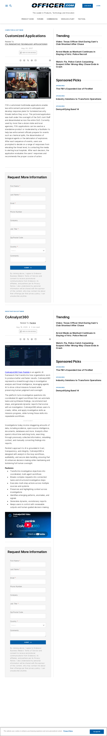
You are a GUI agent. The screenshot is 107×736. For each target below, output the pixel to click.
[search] (10, 5)
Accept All (96, 731)
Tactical (82, 19)
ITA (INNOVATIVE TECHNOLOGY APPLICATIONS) (26, 44)
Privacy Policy (68, 731)
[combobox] (28, 250)
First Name (15, 186)
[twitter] (28, 60)
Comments (14, 256)
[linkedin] (24, 60)
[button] (6, 5)
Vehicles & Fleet (68, 19)
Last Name (15, 195)
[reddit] (32, 60)
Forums (40, 19)
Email (13, 203)
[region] (53, 731)
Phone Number (16, 212)
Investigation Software (14, 311)
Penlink (33, 323)
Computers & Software (14, 30)
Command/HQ (52, 19)
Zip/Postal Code (16, 238)
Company (14, 220)
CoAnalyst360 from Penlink (17, 372)
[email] (35, 60)
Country (14, 247)
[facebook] (20, 60)
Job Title (14, 229)
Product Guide (28, 19)
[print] (50, 60)
